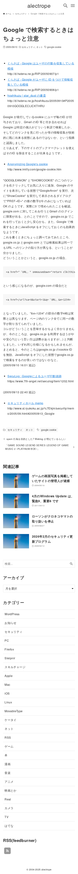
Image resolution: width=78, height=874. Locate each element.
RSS (8, 737)
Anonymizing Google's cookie (27, 164)
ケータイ (11, 720)
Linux (8, 702)
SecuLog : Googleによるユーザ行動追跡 (34, 376)
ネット (39, 46)
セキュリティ (28, 46)
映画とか (11, 790)
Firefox (9, 649)
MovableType (13, 711)
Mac (7, 684)
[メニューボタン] (72, 5)
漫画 (8, 764)
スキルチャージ (15, 667)
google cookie (54, 46)
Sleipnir (10, 658)
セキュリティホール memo (25, 403)
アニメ (9, 782)
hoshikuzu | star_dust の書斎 (26, 95)
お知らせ (11, 623)
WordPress (12, 614)
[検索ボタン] (65, 5)
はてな (9, 826)
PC (7, 640)
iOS (7, 693)
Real (8, 799)
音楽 (8, 773)
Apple (9, 676)
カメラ (9, 808)
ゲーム (9, 746)
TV (7, 817)
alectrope (39, 5)
